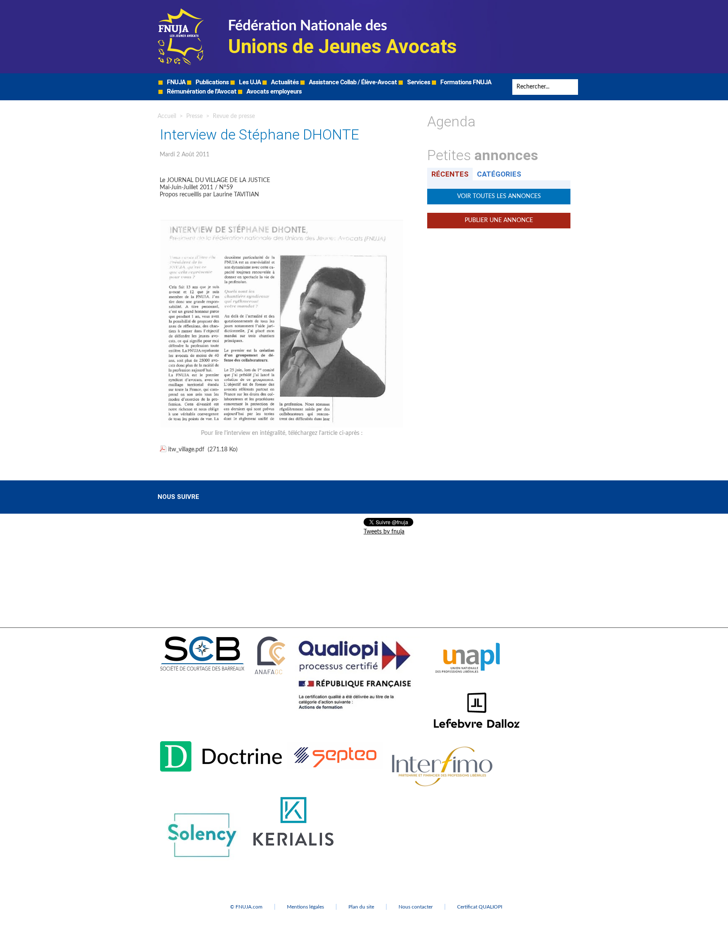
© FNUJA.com (246, 906)
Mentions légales (305, 906)
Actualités (284, 82)
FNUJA (175, 82)
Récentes (449, 174)
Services (418, 82)
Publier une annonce (499, 220)
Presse (194, 116)
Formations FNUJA (465, 82)
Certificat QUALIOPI (479, 906)
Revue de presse (234, 116)
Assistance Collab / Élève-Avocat (352, 82)
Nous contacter (416, 906)
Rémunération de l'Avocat (201, 91)
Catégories (499, 174)
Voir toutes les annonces (499, 196)
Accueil (167, 116)
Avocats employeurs (273, 91)
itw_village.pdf (186, 450)
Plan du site (361, 906)
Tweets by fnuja (384, 532)
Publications (211, 82)
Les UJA (249, 82)
